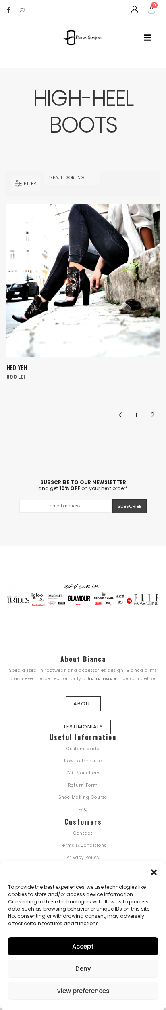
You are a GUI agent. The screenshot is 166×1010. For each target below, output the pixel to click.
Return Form (83, 785)
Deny (83, 968)
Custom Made (83, 749)
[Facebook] (8, 9)
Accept (83, 946)
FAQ (83, 809)
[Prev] (120, 415)
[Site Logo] (83, 37)
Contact (83, 833)
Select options (146, 217)
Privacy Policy (83, 857)
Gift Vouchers (83, 773)
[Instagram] (21, 9)
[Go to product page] (83, 280)
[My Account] (134, 9)
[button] (154, 871)
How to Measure (83, 761)
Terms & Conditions (83, 845)
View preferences (83, 991)
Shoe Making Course (83, 797)
